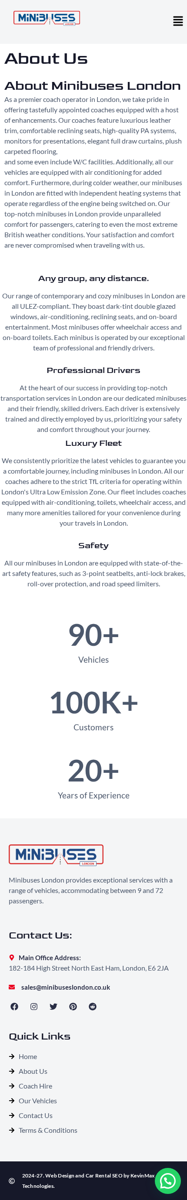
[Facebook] (14, 1006)
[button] (178, 21)
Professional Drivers (93, 370)
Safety (93, 545)
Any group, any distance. (93, 278)
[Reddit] (92, 1006)
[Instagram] (33, 1006)
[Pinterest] (73, 1006)
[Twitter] (53, 1006)
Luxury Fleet (93, 443)
